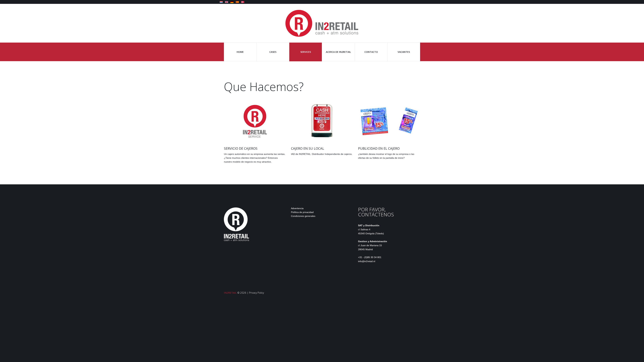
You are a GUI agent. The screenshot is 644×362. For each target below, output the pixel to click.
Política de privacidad (302, 212)
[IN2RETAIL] (322, 23)
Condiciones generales (303, 216)
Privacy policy (256, 292)
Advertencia (297, 208)
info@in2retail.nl (366, 261)
